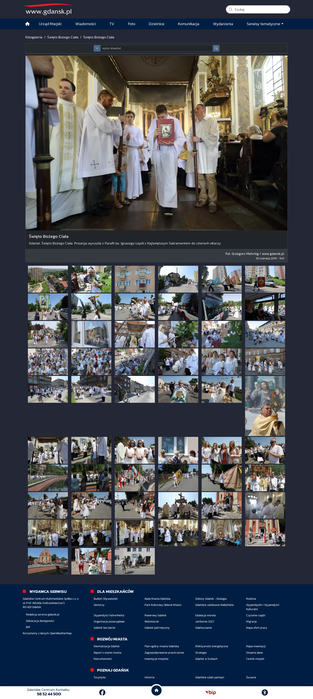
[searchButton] (216, 48)
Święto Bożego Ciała (62, 37)
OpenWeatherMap (61, 633)
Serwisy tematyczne (263, 24)
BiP (28, 627)
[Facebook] (102, 692)
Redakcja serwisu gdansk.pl (42, 614)
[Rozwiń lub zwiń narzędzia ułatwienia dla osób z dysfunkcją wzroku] (264, 692)
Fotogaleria (33, 37)
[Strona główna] (27, 24)
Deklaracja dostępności (40, 621)
